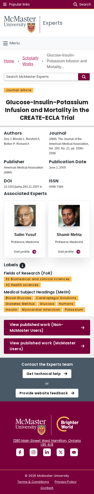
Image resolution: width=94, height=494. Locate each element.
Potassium (74, 310)
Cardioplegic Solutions (56, 298)
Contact (46, 488)
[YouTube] (74, 452)
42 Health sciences (22, 285)
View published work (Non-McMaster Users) (36, 327)
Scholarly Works (30, 61)
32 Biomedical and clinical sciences (38, 279)
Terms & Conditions (33, 481)
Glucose (47, 304)
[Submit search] (84, 76)
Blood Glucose (18, 298)
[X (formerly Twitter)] (60, 452)
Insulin (11, 310)
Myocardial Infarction (41, 310)
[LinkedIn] (47, 452)
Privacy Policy (66, 481)
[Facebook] (20, 452)
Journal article (18, 90)
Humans (66, 304)
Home (9, 61)
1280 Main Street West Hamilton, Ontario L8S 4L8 (47, 442)
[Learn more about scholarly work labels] (22, 265)
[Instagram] (33, 452)
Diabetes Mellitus (20, 304)
